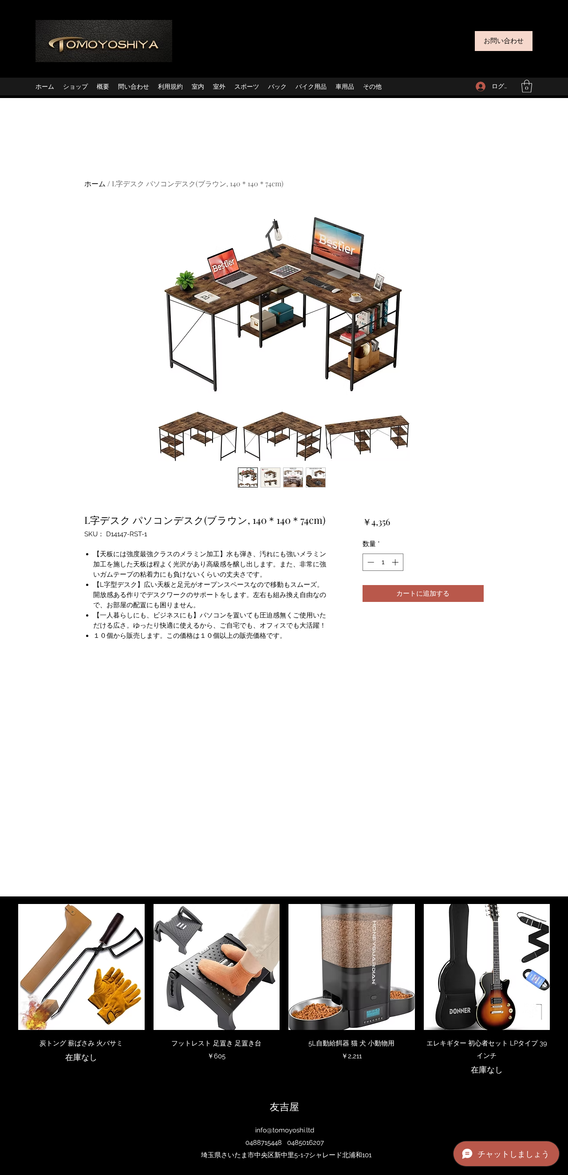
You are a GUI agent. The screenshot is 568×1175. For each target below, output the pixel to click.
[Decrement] (370, 562)
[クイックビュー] (81, 967)
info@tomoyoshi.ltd (284, 1130)
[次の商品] (562, 966)
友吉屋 (284, 1106)
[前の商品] (5, 966)
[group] (284, 990)
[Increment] (396, 562)
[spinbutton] (382, 562)
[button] (526, 86)
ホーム (95, 183)
